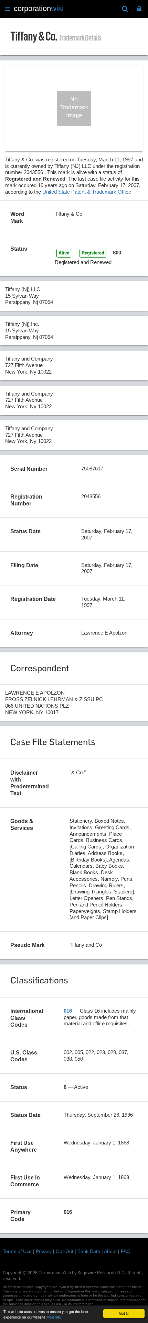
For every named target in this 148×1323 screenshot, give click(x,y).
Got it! (124, 1313)
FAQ (125, 1251)
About (110, 1251)
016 (68, 1011)
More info (53, 1317)
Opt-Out (64, 1251)
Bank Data (88, 1251)
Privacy (44, 1251)
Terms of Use (17, 1251)
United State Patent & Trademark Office (86, 192)
